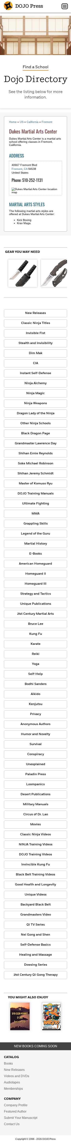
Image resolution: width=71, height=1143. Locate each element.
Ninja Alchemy (35, 383)
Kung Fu (35, 634)
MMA (35, 513)
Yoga (35, 664)
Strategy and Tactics (35, 593)
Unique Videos (36, 894)
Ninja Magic (35, 393)
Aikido (35, 694)
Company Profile (15, 1105)
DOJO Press (28, 6)
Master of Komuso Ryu (35, 483)
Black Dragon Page (35, 433)
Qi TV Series (35, 924)
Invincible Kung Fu (35, 864)
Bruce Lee (35, 624)
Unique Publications (35, 604)
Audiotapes (12, 1082)
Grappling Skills (35, 523)
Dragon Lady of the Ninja (35, 413)
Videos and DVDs (16, 1076)
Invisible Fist (35, 333)
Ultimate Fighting (35, 503)
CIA (35, 363)
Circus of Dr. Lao (35, 814)
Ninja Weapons (35, 403)
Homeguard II (35, 573)
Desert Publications (35, 794)
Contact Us (12, 1124)
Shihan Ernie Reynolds (36, 453)
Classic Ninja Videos (35, 834)
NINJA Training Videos (35, 844)
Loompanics (35, 784)
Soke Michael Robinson (35, 463)
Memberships (13, 1088)
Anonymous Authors (35, 724)
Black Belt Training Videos (35, 874)
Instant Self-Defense (35, 373)
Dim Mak (35, 353)
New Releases (35, 313)
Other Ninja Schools (35, 423)
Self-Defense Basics (35, 944)
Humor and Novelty (35, 734)
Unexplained (35, 764)
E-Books (35, 553)
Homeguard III (35, 583)
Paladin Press (35, 774)
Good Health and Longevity (35, 884)
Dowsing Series (35, 964)
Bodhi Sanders (36, 684)
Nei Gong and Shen (35, 934)
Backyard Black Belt (36, 904)
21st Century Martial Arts (35, 614)
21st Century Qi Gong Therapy (36, 974)
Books (8, 1063)
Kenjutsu (35, 704)
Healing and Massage (35, 954)
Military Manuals (35, 804)
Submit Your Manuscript (20, 1117)
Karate (35, 644)
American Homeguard (35, 563)
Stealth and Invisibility (35, 343)
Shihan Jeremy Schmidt (35, 473)
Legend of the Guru (35, 533)
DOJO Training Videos (35, 854)
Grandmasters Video (35, 914)
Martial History (35, 543)
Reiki (35, 654)
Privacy (35, 714)
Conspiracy (35, 754)
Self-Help (35, 674)
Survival (36, 744)
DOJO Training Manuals (36, 493)
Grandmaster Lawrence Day (35, 443)
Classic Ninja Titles (35, 323)
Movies (35, 824)
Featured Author (15, 1111)
